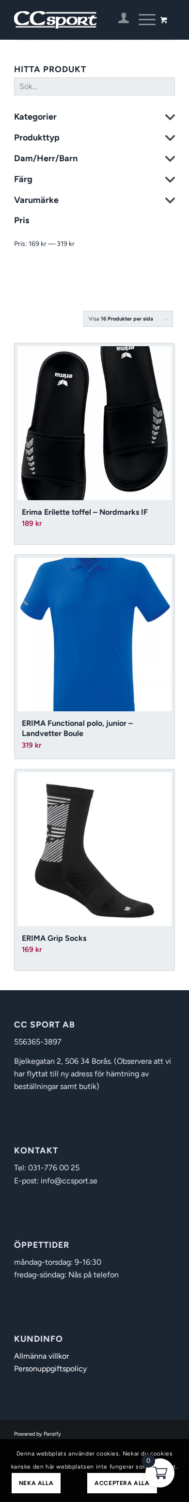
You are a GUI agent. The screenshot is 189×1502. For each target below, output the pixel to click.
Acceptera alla (121, 1483)
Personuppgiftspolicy (50, 1368)
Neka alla (36, 1483)
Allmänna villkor (41, 1356)
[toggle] (170, 118)
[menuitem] (119, 19)
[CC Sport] (78, 19)
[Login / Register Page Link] (119, 19)
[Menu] (142, 19)
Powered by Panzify (37, 1434)
